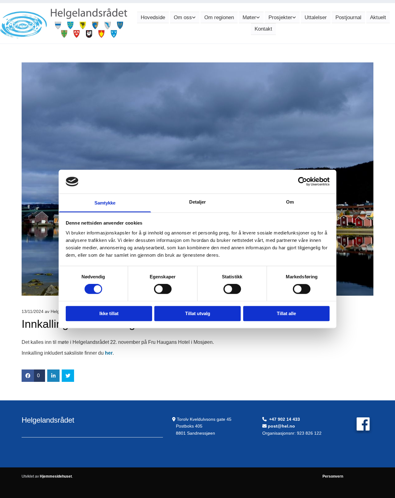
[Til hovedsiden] (63, 23)
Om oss (183, 17)
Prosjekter (280, 17)
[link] (184, 17)
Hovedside (153, 17)
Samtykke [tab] (105, 202)
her (109, 353)
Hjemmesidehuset (56, 476)
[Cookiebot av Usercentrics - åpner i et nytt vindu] (303, 181)
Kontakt (263, 29)
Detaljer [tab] (197, 202)
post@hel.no (281, 426)
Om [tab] (290, 202)
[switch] (163, 289)
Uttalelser (316, 17)
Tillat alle (286, 313)
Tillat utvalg (197, 313)
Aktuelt (378, 17)
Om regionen (219, 17)
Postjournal (348, 17)
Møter (249, 17)
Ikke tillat (108, 313)
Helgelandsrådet (48, 420)
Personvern (332, 476)
